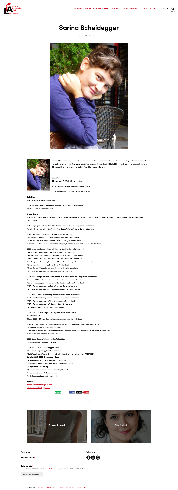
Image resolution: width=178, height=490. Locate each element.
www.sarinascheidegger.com (38, 387)
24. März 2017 (94, 35)
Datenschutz (27, 466)
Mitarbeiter (50, 488)
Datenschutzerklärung (51, 469)
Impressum (70, 488)
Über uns (88, 9)
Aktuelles (78, 9)
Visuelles (114, 9)
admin (84, 35)
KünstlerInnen (102, 9)
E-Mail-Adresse (28, 457)
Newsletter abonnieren (32, 474)
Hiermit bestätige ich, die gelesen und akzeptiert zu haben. (55, 469)
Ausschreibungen (130, 9)
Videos (144, 9)
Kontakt (153, 9)
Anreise (60, 488)
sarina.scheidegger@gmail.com (39, 384)
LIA (34, 488)
